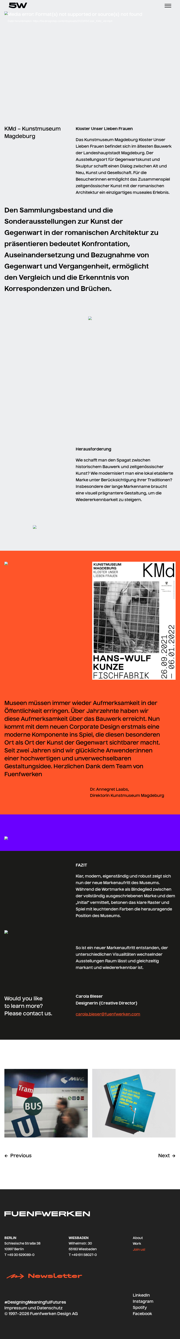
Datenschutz (50, 1308)
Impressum (15, 1308)
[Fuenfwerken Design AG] (18, 6)
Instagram (143, 1302)
